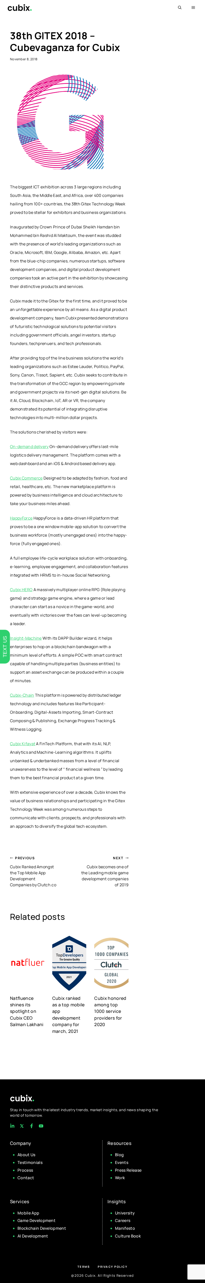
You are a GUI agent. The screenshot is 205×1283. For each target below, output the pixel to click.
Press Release (128, 1170)
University (125, 1213)
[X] (22, 1126)
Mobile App (28, 1213)
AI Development (33, 1236)
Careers (122, 1220)
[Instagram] (31, 1126)
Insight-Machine (26, 638)
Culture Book (128, 1236)
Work (120, 1177)
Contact (26, 1177)
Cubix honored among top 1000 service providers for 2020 (110, 1011)
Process (25, 1170)
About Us (27, 1154)
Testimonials (30, 1162)
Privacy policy (112, 1266)
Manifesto (125, 1228)
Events (121, 1162)
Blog (119, 1154)
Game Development (37, 1220)
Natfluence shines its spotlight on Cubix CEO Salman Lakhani (26, 1011)
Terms (84, 1266)
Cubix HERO (21, 589)
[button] (179, 7)
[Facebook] (12, 1126)
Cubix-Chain (22, 695)
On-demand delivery (29, 446)
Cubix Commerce (26, 478)
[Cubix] (20, 7)
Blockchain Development (42, 1228)
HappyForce (21, 518)
